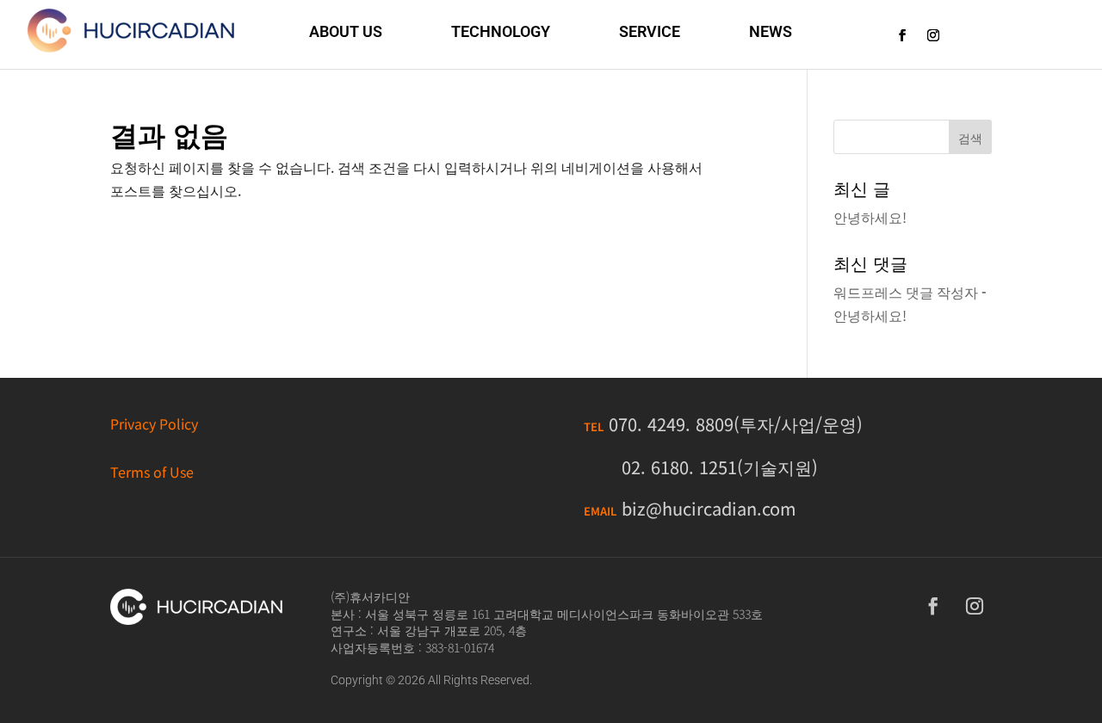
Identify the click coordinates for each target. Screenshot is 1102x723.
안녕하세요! (870, 217)
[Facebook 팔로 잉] (902, 35)
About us (345, 31)
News (770, 31)
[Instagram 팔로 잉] (933, 35)
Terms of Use (152, 471)
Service (649, 31)
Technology (500, 31)
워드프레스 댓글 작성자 (905, 291)
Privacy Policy (154, 423)
